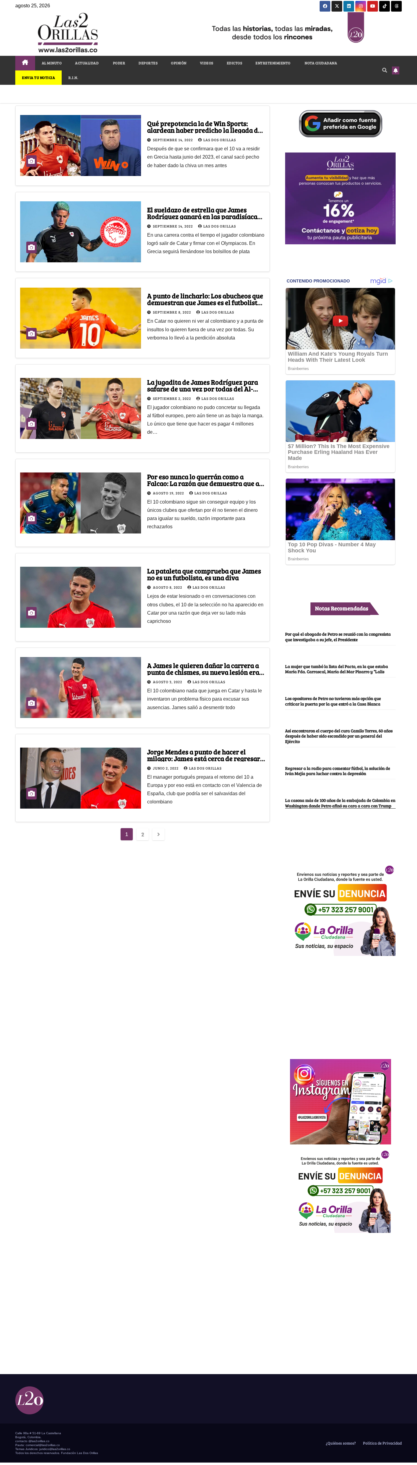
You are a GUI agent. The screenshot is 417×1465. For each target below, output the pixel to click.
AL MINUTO (52, 62)
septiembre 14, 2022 (173, 139)
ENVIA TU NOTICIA (38, 77)
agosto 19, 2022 (169, 492)
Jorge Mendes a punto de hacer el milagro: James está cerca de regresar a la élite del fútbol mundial (206, 758)
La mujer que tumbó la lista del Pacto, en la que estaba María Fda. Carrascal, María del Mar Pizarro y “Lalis (336, 668)
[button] (384, 70)
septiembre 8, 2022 (172, 312)
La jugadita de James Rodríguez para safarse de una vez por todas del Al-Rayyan (202, 388)
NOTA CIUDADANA (320, 62)
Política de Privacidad (382, 1443)
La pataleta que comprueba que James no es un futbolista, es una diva (204, 574)
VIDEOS (206, 62)
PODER (118, 62)
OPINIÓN (179, 62)
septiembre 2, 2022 (172, 398)
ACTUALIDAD (87, 62)
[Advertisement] (340, 1004)
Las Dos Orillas (219, 139)
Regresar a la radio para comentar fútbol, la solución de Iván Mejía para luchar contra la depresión (337, 770)
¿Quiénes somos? (340, 1443)
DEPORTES (148, 62)
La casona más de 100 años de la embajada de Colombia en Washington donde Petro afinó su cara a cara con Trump (340, 802)
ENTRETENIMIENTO (273, 62)
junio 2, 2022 (166, 768)
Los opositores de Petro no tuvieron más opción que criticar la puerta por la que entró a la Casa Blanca (333, 700)
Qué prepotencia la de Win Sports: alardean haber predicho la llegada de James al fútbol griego (204, 130)
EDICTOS (234, 62)
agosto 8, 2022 (168, 587)
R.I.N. (73, 77)
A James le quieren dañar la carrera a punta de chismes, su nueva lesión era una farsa (203, 672)
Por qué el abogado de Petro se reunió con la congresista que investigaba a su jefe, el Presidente (338, 636)
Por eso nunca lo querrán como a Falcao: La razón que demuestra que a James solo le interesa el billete (203, 483)
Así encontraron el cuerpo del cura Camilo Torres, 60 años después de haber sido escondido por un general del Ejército (339, 735)
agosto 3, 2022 (168, 681)
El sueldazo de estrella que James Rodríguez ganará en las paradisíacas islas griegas (203, 216)
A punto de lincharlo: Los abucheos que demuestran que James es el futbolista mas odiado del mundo (205, 302)
